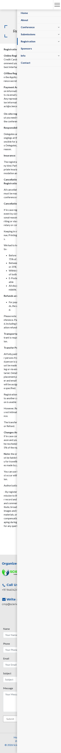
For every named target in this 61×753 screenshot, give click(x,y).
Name (6, 628)
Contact (25, 62)
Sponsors (26, 48)
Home (24, 12)
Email (6, 658)
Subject (7, 673)
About (24, 19)
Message (8, 688)
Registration (28, 41)
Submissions (28, 34)
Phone (6, 643)
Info (23, 55)
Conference (28, 27)
